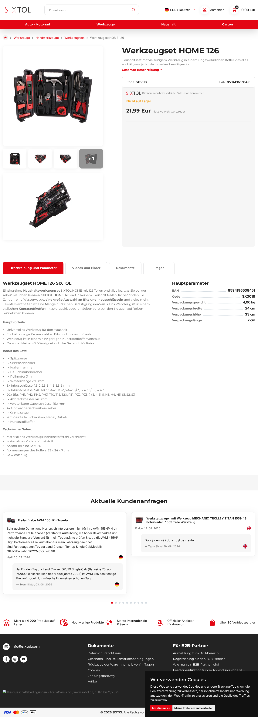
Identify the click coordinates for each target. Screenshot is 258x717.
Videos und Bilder (86, 268)
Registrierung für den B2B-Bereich (199, 659)
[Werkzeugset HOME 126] (52, 96)
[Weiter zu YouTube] (23, 659)
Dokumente (125, 268)
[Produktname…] (91, 10)
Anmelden (217, 10)
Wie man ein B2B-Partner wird (196, 664)
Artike (92, 681)
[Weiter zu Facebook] (6, 659)
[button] (112, 603)
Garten (227, 24)
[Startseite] (5, 37)
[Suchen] (133, 9)
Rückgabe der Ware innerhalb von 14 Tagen (121, 664)
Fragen (159, 268)
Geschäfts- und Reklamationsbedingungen (121, 659)
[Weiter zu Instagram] (15, 659)
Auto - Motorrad (37, 24)
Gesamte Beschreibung (140, 70)
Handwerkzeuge (47, 38)
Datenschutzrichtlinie (104, 653)
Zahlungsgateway (101, 676)
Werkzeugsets (74, 38)
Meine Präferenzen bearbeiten (193, 708)
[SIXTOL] (18, 10)
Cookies (94, 670)
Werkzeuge (106, 24)
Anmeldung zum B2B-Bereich (196, 653)
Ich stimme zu (161, 708)
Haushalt (168, 24)
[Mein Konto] (204, 9)
